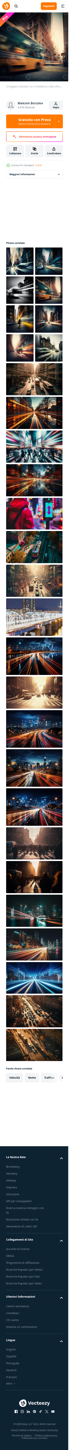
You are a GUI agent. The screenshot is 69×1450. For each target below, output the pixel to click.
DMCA (10, 1368)
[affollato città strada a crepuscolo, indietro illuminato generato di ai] (34, 990)
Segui (56, 107)
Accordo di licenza (18, 1361)
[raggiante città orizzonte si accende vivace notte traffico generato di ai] (34, 1057)
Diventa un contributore (21, 1439)
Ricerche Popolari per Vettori (24, 1382)
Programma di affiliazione (22, 1375)
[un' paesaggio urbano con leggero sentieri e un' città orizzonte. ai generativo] (34, 1090)
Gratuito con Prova (34, 121)
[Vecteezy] (6, 6)
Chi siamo (12, 1432)
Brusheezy (13, 1279)
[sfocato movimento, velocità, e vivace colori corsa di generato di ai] (34, 660)
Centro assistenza (17, 1419)
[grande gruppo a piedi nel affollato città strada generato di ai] (34, 956)
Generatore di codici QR (21, 1339)
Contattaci (12, 1426)
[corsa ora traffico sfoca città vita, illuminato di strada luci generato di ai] (34, 805)
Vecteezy (11, 1286)
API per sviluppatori (19, 1314)
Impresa (11, 1300)
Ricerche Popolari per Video (24, 1396)
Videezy (11, 1293)
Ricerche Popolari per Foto (23, 1389)
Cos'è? (38, 165)
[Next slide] (54, 1190)
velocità (14, 1190)
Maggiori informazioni (22, 171)
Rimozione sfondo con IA (22, 1332)
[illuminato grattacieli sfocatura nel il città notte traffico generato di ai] (34, 1023)
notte (32, 1190)
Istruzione (12, 1307)
